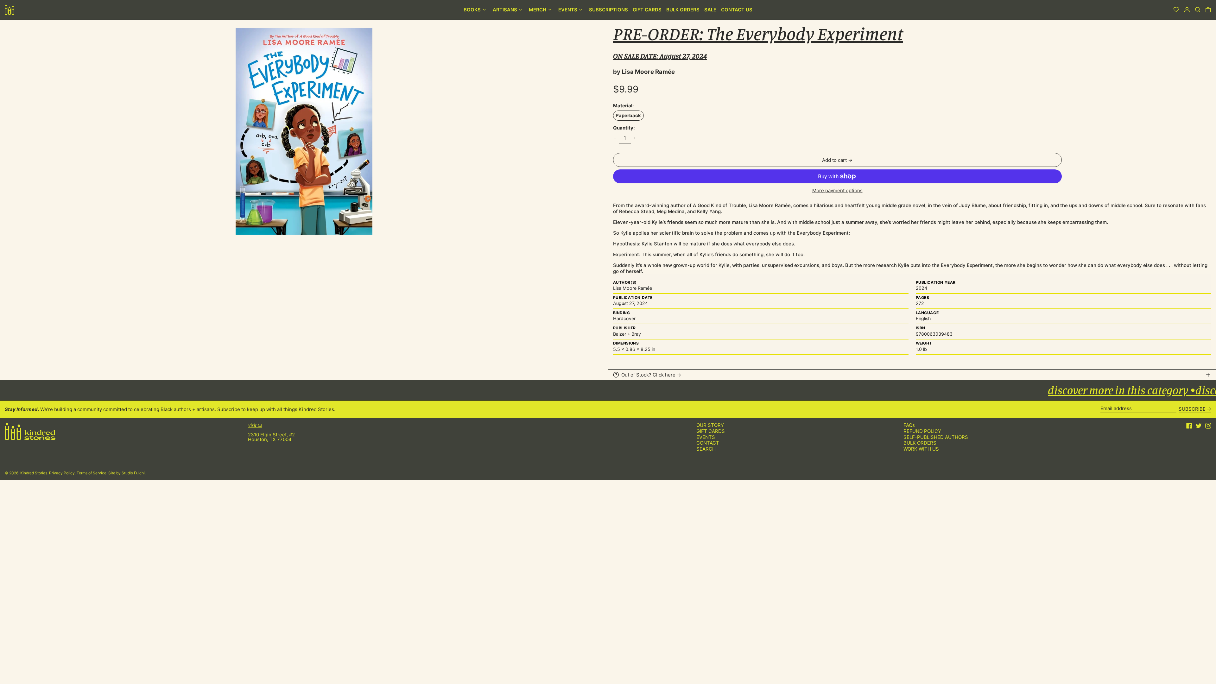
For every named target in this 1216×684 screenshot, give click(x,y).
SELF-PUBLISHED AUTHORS (935, 437)
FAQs (909, 425)
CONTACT (707, 443)
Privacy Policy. (63, 473)
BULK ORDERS (919, 443)
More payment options (837, 190)
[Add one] (635, 138)
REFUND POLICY (922, 431)
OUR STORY (710, 425)
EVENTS (705, 437)
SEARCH (706, 449)
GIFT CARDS (710, 431)
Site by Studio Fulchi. (127, 473)
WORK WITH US (921, 449)
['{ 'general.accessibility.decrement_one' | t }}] (615, 138)
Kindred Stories (33, 473)
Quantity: (624, 127)
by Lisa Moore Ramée (644, 71)
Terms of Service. (92, 473)
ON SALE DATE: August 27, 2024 (660, 55)
